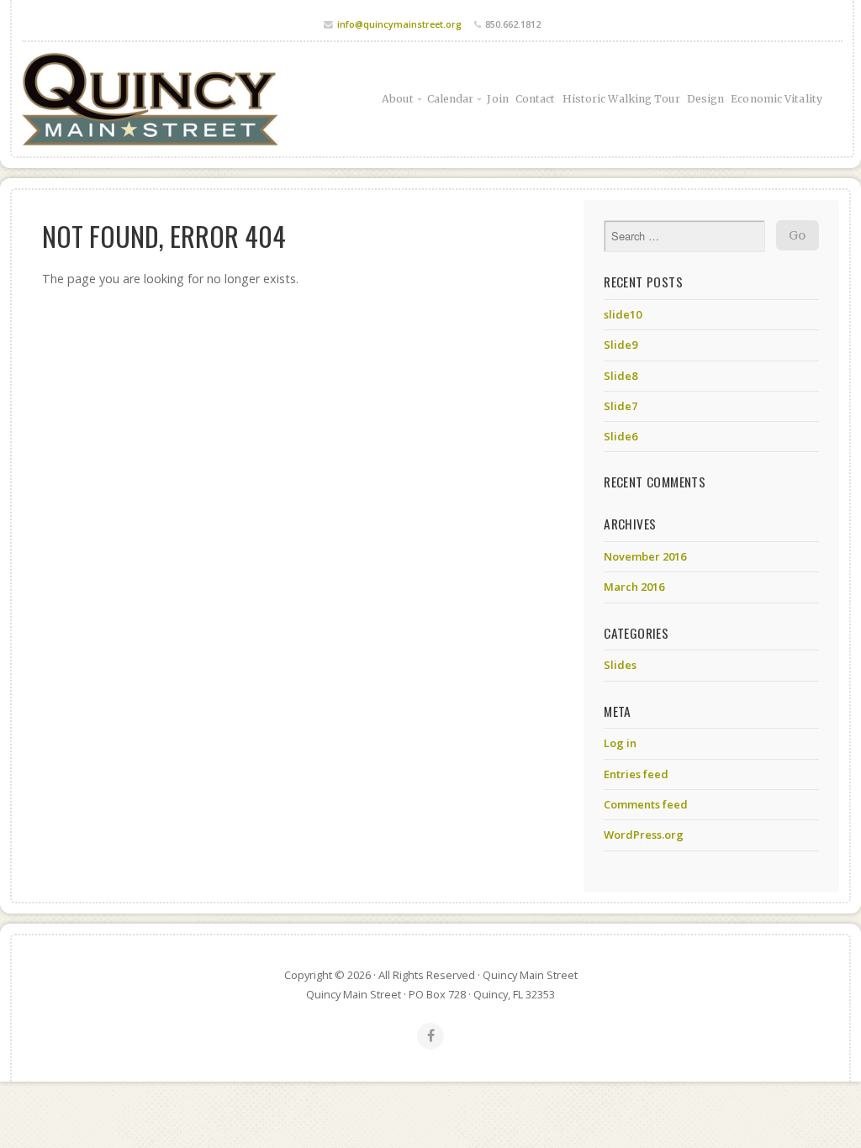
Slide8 (620, 375)
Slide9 (620, 344)
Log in (620, 742)
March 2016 (634, 586)
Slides (620, 664)
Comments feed (646, 804)
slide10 (623, 314)
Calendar (450, 98)
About (398, 98)
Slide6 (620, 436)
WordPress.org (644, 834)
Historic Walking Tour (621, 98)
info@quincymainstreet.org (399, 24)
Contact (535, 98)
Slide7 (620, 405)
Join (497, 98)
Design (706, 98)
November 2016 (645, 556)
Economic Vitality (776, 98)
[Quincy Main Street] (150, 99)
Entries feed (636, 774)
